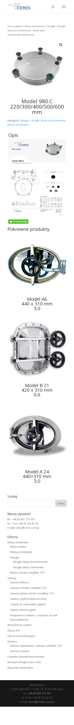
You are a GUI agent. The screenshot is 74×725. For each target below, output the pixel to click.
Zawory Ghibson (19, 582)
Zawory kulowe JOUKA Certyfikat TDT (32, 593)
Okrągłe (51, 26)
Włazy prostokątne (21, 552)
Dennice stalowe (19, 651)
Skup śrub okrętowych (20, 667)
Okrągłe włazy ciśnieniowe (28, 567)
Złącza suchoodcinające (21, 636)
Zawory (11, 578)
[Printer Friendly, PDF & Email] (18, 222)
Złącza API (13, 630)
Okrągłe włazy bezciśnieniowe (48, 120)
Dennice (12, 641)
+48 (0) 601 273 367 (39, 693)
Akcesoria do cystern (19, 625)
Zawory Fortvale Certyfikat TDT (28, 588)
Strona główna (15, 26)
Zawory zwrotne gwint (23, 609)
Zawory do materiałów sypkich (28, 604)
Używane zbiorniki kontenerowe (25, 656)
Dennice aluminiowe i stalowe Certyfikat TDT (36, 645)
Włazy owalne (18, 546)
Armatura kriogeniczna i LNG (24, 662)
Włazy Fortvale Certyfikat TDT (27, 572)
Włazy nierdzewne (35, 26)
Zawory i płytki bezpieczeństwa (28, 598)
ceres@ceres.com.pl (41, 701)
